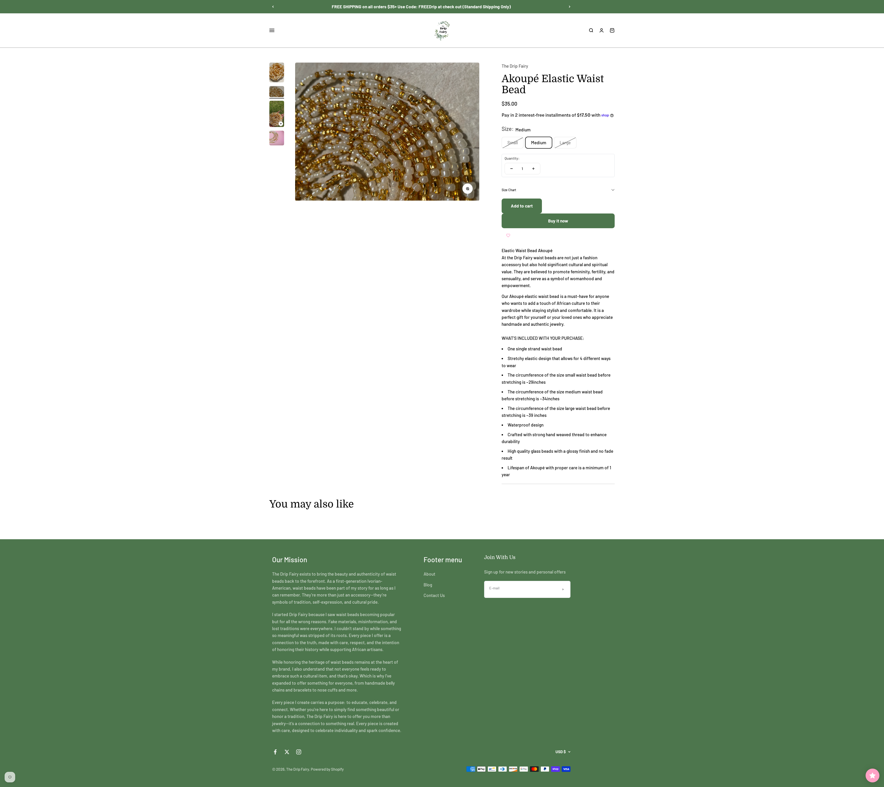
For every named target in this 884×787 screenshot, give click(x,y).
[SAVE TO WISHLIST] (508, 235)
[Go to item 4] (276, 139)
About (429, 574)
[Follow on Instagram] (299, 752)
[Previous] (273, 6)
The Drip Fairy (515, 66)
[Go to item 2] (276, 92)
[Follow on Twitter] (287, 752)
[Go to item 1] (276, 73)
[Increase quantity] (533, 168)
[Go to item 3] (276, 114)
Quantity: (512, 158)
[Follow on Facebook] (275, 752)
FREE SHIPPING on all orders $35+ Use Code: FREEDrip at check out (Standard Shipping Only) (421, 6)
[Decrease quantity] (511, 168)
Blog (428, 584)
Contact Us (434, 595)
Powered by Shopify (327, 769)
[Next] (569, 6)
